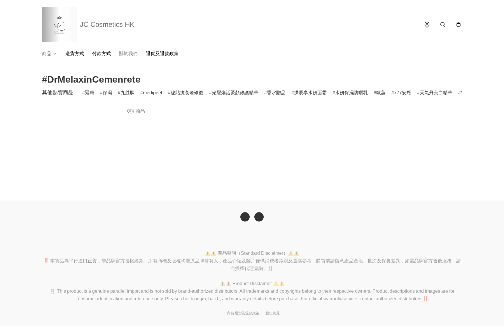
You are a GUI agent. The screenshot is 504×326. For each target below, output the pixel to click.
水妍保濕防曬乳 (351, 92)
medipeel (152, 92)
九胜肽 (127, 92)
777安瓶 (402, 92)
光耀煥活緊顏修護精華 (235, 92)
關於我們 (128, 53)
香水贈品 (276, 92)
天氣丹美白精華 (436, 92)
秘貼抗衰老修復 (187, 92)
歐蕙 (381, 92)
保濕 (107, 92)
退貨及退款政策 (162, 53)
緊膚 (89, 92)
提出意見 (273, 313)
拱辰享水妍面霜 (310, 92)
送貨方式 (74, 53)
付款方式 (101, 53)
